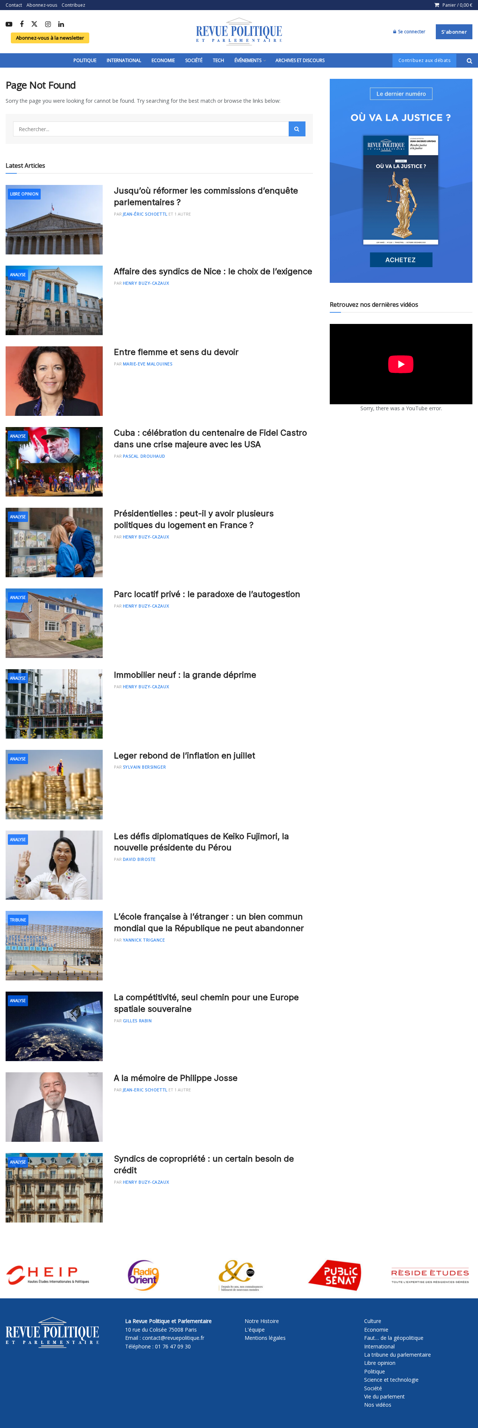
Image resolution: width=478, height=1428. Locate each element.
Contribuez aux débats (424, 60)
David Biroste (139, 859)
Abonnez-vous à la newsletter (50, 37)
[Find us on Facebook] (22, 24)
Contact (14, 5)
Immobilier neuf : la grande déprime (185, 675)
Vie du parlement (384, 1396)
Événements (248, 60)
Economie (163, 60)
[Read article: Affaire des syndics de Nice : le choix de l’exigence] (54, 300)
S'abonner (454, 31)
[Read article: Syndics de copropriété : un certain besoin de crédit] (54, 1188)
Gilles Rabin (137, 1020)
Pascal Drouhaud (144, 456)
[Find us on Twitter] (34, 24)
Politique (85, 60)
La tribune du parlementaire (397, 1354)
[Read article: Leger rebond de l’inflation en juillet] (54, 784)
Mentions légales (265, 1337)
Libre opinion (379, 1362)
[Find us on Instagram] (48, 24)
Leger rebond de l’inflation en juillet (184, 755)
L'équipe (255, 1329)
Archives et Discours (300, 60)
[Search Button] (469, 60)
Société (193, 60)
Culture (372, 1321)
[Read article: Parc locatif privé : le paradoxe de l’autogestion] (54, 623)
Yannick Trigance (144, 940)
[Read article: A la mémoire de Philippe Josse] (54, 1107)
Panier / (457, 5)
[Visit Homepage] (239, 32)
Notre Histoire (262, 1321)
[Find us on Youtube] (9, 24)
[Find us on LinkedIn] (61, 24)
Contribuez (73, 5)
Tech (218, 60)
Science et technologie (391, 1379)
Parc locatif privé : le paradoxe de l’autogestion (207, 594)
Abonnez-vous (42, 5)
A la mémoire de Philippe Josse (176, 1078)
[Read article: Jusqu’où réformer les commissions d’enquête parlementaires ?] (54, 219)
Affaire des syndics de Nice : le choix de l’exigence (213, 271)
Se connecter (411, 31)
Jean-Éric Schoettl (145, 214)
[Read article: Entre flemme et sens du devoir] (54, 381)
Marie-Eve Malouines (147, 364)
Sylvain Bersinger (144, 767)
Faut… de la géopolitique (393, 1337)
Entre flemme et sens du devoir (176, 352)
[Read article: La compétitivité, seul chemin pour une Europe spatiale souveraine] (54, 1026)
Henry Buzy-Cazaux (146, 283)
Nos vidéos (377, 1404)
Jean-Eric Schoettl (145, 1089)
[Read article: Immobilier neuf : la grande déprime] (54, 704)
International (124, 60)
